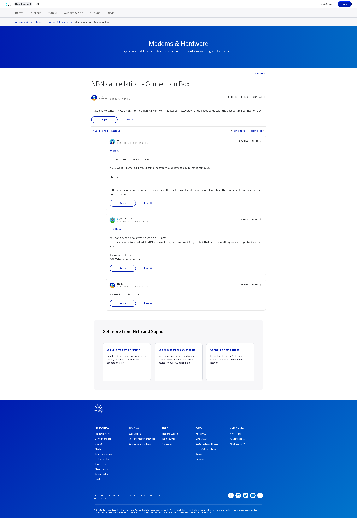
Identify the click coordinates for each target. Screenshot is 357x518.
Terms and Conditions (135, 495)
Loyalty (98, 479)
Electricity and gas (103, 439)
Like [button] (128, 119)
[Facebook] (231, 495)
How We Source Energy (206, 449)
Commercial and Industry (140, 444)
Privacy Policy (100, 495)
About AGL (201, 434)
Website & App (73, 13)
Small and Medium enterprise (142, 439)
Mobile (52, 13)
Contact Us (167, 444)
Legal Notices (154, 495)
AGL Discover (236, 443)
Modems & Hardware (58, 22)
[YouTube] (253, 495)
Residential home (102, 434)
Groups (95, 13)
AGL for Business (237, 439)
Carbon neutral (101, 474)
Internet (35, 13)
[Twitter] (245, 495)
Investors (200, 459)
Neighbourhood (23, 4)
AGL (37, 4)
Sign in (344, 4)
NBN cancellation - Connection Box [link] (92, 22)
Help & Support (326, 4)
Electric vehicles (102, 459)
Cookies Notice (116, 495)
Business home (136, 434)
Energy (18, 13)
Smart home (100, 464)
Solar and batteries (103, 454)
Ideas (110, 13)
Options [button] (259, 73)
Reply (105, 119)
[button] (264, 97)
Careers (199, 454)
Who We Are (201, 439)
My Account (235, 434)
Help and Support (170, 434)
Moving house (101, 469)
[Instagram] (238, 495)
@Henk (114, 150)
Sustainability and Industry (207, 444)
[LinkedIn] (260, 495)
